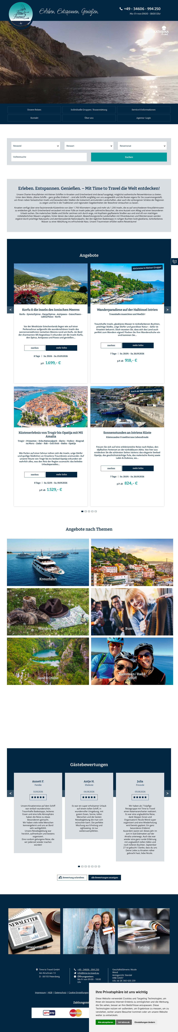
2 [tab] (86, 511)
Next (167, 309)
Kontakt (34, 118)
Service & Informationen (144, 109)
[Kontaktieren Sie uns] (174, 261)
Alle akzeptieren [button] (105, 1022)
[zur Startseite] (20, 16)
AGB (50, 992)
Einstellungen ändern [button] (145, 1022)
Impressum (40, 992)
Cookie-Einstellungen (79, 992)
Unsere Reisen (34, 109)
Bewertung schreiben (73, 877)
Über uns (89, 118)
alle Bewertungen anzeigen (104, 877)
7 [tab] (99, 866)
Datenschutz (60, 992)
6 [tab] (96, 866)
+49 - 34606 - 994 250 (142, 9)
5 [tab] (96, 511)
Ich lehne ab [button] (124, 1022)
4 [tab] (92, 511)
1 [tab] (82, 511)
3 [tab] (89, 511)
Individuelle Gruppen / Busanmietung (89, 109)
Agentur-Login (143, 118)
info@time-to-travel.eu (88, 973)
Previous (10, 309)
